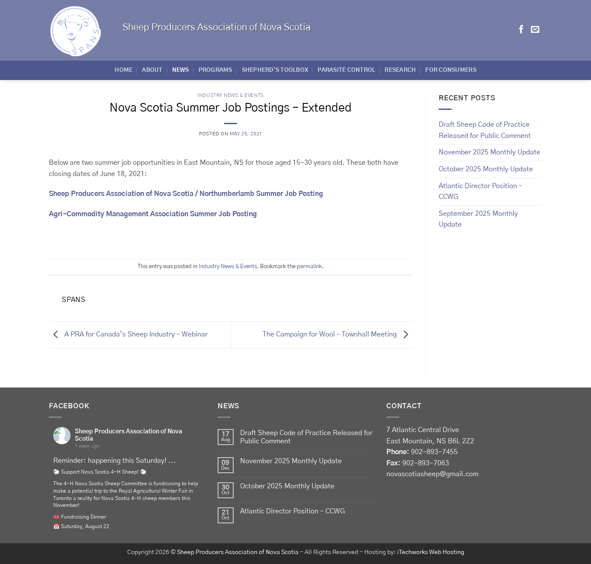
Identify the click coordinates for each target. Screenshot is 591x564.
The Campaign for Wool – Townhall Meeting (330, 334)
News (180, 70)
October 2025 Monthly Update (486, 169)
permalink (309, 266)
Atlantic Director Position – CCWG (480, 192)
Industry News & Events (230, 95)
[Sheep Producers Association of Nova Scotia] (79, 30)
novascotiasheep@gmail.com (432, 474)
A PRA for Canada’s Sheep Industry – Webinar (135, 334)
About (152, 70)
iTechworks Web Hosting (430, 552)
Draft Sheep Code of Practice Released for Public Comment (485, 130)
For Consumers (450, 70)
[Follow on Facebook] (521, 30)
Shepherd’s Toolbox (275, 70)
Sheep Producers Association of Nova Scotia (238, 552)
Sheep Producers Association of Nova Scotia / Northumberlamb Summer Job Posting (186, 193)
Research (400, 70)
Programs (215, 70)
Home (123, 70)
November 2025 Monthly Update (489, 152)
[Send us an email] (535, 30)
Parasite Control (346, 70)
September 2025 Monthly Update (478, 219)
